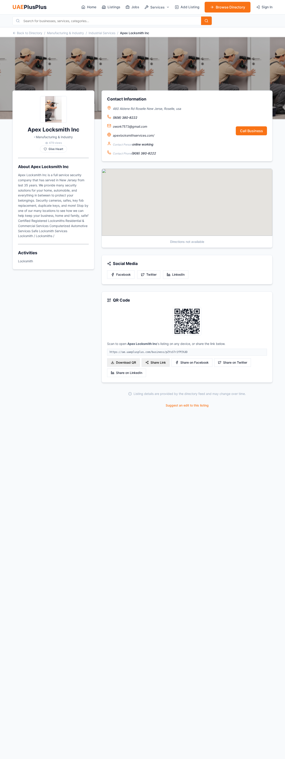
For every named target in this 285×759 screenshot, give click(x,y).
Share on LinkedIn (129, 373)
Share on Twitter (235, 362)
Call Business (251, 131)
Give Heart (56, 149)
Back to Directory (29, 33)
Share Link (158, 362)
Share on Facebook (194, 362)
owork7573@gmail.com (130, 126)
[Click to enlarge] (187, 321)
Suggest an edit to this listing (187, 405)
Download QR (126, 362)
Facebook (123, 274)
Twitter (151, 274)
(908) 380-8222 (125, 117)
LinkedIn (178, 274)
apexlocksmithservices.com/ (133, 135)
